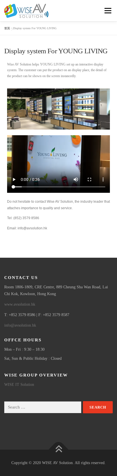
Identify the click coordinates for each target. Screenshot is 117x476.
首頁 (7, 28)
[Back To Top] (59, 449)
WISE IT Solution (19, 384)
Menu (107, 10)
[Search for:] (42, 407)
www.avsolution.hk (19, 304)
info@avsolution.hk (20, 325)
